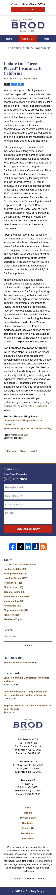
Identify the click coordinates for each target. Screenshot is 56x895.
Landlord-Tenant (15, 578)
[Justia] (35, 546)
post (22, 90)
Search (28, 645)
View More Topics (13, 619)
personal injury (14, 591)
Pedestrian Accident (17, 596)
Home (9, 38)
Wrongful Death (15, 573)
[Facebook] (12, 546)
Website (28, 812)
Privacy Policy (28, 817)
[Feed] (43, 546)
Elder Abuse (13, 587)
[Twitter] (20, 546)
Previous (10, 451)
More (46, 38)
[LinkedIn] (28, 546)
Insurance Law (20, 434)
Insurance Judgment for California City (27, 428)
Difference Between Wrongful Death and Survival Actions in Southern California (25, 693)
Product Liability (15, 569)
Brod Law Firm (37, 878)
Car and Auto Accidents (20, 564)
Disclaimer (28, 823)
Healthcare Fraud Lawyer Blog (20, 662)
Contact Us (28, 38)
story (31, 129)
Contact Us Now (28, 529)
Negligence (13, 582)
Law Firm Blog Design (28, 891)
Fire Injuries (12, 605)
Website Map (28, 833)
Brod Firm (41, 406)
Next (34, 451)
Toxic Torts (12, 614)
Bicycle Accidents (16, 610)
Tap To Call (28, 9)
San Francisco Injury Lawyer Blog (28, 25)
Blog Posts (28, 838)
